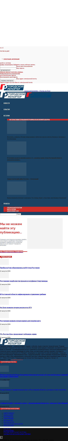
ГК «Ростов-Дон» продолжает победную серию (18, 334)
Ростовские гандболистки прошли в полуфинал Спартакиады (24, 281)
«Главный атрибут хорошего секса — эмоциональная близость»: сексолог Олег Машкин (34, 403)
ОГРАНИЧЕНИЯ (9, 430)
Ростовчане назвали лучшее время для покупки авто (20, 321)
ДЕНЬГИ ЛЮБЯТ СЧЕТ (13, 211)
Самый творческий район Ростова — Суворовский (22, 179)
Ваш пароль (20, 68)
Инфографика (29, 119)
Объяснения (38, 119)
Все (8, 119)
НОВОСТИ (7, 103)
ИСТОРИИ (7, 115)
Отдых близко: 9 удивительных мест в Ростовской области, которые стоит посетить (33, 390)
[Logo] (13, 98)
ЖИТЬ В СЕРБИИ (11, 209)
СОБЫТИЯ (7, 109)
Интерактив (13, 119)
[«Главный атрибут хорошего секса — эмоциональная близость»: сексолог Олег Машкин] (4, 400)
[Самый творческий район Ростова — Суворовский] (16, 175)
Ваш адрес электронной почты (26, 79)
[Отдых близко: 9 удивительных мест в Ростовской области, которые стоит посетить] (4, 386)
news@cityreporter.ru (17, 360)
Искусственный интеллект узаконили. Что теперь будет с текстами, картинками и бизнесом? (36, 198)
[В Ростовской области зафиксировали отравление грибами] (4, 291)
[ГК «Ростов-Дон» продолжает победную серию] (4, 331)
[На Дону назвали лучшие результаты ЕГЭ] (4, 304)
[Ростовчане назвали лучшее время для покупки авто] (4, 317)
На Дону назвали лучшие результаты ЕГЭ (16, 307)
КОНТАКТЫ (7, 429)
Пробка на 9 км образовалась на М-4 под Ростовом (20, 268)
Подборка (46, 119)
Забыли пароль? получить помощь (11, 72)
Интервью (21, 119)
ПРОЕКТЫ (7, 203)
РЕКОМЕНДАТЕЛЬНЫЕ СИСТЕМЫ (15, 432)
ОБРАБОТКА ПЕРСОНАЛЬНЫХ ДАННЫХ (17, 434)
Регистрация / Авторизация (11, 59)
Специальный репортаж (14, 207)
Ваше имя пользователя (24, 66)
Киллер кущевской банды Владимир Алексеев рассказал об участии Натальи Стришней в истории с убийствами (34, 375)
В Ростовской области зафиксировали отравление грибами (23, 294)
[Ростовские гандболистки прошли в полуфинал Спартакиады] (4, 278)
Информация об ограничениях (10, 73)
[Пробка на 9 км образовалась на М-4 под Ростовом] (4, 264)
